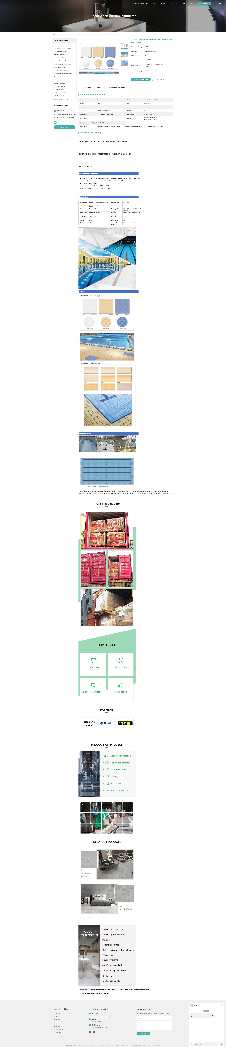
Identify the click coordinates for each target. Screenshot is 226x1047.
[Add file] (191, 1044)
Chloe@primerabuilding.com (66, 114)
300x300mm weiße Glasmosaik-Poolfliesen (134, 989)
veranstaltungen (174, 3)
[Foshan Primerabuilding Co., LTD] (8, 3)
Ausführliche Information (90, 87)
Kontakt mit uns (59, 1032)
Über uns (144, 3)
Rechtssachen (58, 1029)
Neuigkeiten (57, 1026)
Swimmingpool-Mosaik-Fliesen (76, 34)
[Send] (221, 1044)
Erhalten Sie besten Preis (140, 79)
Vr (192, 3)
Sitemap (80, 1045)
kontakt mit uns (185, 3)
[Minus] (222, 1005)
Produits (64, 34)
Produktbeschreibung (117, 87)
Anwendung (57, 1023)
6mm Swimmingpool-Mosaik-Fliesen (103, 989)
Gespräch (204, 3)
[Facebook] (90, 1032)
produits (153, 3)
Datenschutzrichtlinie (70, 1045)
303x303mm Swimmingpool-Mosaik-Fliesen (94, 993)
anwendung (163, 3)
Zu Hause (135, 3)
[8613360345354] (94, 1032)
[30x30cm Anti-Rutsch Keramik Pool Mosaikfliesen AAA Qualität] (98, 58)
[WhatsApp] (55, 122)
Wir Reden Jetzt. (64, 127)
